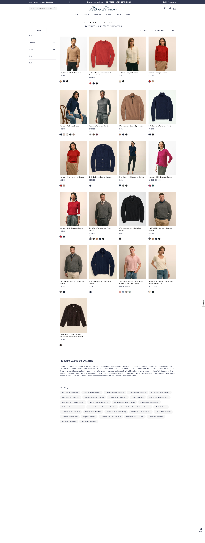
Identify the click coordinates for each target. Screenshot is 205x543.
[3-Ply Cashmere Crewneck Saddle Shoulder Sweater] (103, 54)
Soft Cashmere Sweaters (70, 392)
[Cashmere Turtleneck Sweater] (73, 107)
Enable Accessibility (169, 2)
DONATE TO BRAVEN (113, 2)
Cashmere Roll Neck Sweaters (111, 417)
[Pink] (120, 292)
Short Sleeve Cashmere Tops (140, 412)
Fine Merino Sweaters (88, 421)
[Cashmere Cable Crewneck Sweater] (162, 158)
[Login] (170, 8)
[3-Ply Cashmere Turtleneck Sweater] (162, 107)
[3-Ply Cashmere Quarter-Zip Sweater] (132, 107)
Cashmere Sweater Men (70, 417)
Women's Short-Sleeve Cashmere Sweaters (136, 407)
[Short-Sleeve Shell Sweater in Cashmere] (132, 158)
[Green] (129, 292)
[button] (174, 8)
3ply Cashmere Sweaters (137, 392)
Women (109, 14)
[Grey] (90, 239)
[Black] (67, 81)
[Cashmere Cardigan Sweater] (132, 54)
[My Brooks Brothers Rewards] (41, 2)
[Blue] (90, 292)
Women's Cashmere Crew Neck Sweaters (102, 407)
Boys (119, 14)
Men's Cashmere (161, 407)
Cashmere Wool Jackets (93, 412)
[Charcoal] (123, 185)
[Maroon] (97, 134)
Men (76, 14)
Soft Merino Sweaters (69, 421)
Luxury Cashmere (138, 397)
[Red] (90, 83)
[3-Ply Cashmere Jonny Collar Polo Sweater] (132, 209)
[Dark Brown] (93, 239)
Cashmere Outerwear (156, 417)
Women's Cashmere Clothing (116, 412)
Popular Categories (95, 23)
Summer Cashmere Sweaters (158, 397)
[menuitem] (76, 14)
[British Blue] (64, 81)
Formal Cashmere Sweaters (160, 392)
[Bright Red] (61, 236)
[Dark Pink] (150, 185)
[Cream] (120, 81)
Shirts (86, 14)
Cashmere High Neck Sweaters (124, 402)
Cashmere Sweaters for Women (72, 407)
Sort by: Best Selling (158, 30)
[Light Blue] (123, 292)
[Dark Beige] (153, 81)
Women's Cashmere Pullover (99, 402)
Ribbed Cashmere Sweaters (149, 402)
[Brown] (61, 81)
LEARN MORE (126, 2)
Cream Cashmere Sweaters (115, 392)
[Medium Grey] (90, 134)
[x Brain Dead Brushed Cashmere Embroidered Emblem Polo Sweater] (73, 315)
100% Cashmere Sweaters (70, 397)
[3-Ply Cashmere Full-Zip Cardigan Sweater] (103, 262)
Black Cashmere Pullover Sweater (73, 402)
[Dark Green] (153, 185)
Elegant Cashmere (89, 417)
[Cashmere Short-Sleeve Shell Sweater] (73, 158)
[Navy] (61, 134)
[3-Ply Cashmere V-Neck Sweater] (73, 54)
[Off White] (64, 134)
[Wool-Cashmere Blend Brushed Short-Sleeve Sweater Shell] (162, 262)
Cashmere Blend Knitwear (134, 417)
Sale (128, 14)
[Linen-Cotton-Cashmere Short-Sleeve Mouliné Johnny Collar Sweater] (132, 262)
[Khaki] (126, 292)
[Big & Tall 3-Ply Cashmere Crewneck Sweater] (162, 209)
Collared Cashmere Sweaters (94, 397)
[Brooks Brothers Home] (102, 8)
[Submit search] (55, 8)
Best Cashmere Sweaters (92, 392)
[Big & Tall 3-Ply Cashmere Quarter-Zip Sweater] (73, 262)
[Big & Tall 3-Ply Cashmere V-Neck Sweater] (103, 209)
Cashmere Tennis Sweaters (71, 412)
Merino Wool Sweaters (163, 412)
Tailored (97, 14)
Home (86, 23)
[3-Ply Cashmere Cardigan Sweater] (103, 158)
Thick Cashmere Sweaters (117, 397)
